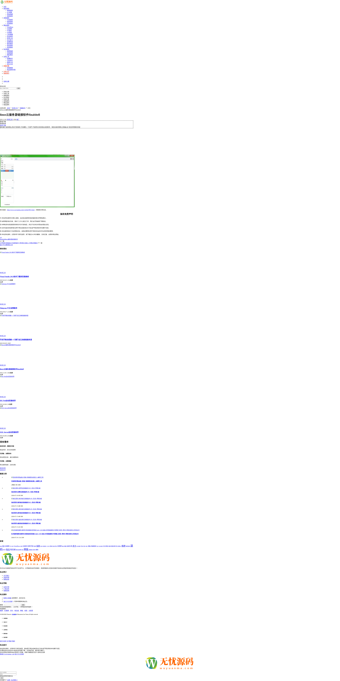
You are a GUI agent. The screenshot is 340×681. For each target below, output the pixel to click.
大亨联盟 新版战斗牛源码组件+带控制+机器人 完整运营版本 (19, 243)
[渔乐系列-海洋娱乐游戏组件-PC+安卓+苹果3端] (26, 498)
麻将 (37, 549)
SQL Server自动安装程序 (9, 432)
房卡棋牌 (78, 546)
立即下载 (3, 125)
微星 (65, 546)
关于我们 (6, 575)
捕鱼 (89, 546)
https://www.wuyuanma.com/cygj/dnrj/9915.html (21, 210)
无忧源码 (14, 614)
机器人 (119, 546)
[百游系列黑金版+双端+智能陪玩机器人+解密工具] (27, 477)
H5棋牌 (7, 546)
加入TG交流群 (8, 601)
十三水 (47, 546)
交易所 (25, 546)
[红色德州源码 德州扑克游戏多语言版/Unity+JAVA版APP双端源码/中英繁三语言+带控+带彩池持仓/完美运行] (45, 530)
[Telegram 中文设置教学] (7, 284)
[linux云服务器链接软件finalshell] (10, 345)
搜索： (2, 605)
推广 (17, 119)
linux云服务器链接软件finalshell (12, 369)
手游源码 (10, 19)
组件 (22, 549)
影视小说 (10, 38)
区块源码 (10, 36)
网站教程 (10, 55)
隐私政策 (6, 579)
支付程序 (101, 546)
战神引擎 (69, 546)
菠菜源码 (10, 16)
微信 (63, 546)
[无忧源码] (6, 3)
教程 (110, 546)
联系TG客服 (7, 598)
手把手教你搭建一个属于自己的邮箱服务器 (16, 339)
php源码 (9, 28)
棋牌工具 (10, 62)
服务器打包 (114, 546)
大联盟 (59, 546)
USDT (12, 546)
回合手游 (55, 546)
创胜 (38, 546)
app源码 (9, 32)
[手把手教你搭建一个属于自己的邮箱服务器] (14, 315)
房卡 (74, 546)
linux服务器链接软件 (11, 239)
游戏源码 (6, 18)
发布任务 (3, 468)
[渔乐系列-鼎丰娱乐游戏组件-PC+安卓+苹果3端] (26, 509)
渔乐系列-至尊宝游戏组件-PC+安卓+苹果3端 (25, 492)
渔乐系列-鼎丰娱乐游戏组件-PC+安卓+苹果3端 (26, 513)
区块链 (44, 546)
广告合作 (6, 588)
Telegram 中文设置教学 (8, 308)
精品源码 (6, 8)
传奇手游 (30, 546)
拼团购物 (10, 68)
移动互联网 (18, 549)
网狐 (26, 549)
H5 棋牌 (9, 12)
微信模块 (10, 43)
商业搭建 (10, 14)
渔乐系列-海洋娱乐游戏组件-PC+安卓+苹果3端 (26, 502)
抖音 (84, 546)
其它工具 (10, 64)
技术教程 (6, 49)
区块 (41, 546)
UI (10, 546)
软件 (34, 549)
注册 (8, 680)
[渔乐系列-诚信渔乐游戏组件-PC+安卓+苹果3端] (26, 519)
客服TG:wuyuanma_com (7, 654)
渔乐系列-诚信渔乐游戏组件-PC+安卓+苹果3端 (26, 523)
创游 (35, 546)
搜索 (18, 88)
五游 (21, 546)
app (1, 546)
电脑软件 (10, 58)
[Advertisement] (67, 140)
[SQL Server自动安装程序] (8, 408)
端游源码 (10, 21)
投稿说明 (6, 590)
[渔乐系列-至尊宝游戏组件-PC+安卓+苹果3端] (25, 488)
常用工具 (6, 56)
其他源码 (10, 47)
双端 (51, 546)
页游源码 (10, 23)
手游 (82, 546)
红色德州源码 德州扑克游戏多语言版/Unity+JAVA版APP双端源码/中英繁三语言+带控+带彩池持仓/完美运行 (45, 534)
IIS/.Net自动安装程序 (8, 400)
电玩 (8, 549)
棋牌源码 (10, 10)
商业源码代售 (11, 69)
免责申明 (6, 577)
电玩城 (12, 549)
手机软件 (10, 60)
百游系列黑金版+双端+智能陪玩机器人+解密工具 (26, 481)
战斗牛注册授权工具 (6, 245)
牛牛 (4, 549)
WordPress (10, 27)
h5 (3, 546)
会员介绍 (6, 587)
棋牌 (123, 546)
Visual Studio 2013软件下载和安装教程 (14, 276)
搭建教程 (93, 546)
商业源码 (10, 45)
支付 (98, 546)
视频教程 (31, 549)
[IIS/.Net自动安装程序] (7, 376)
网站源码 (6, 25)
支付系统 (105, 546)
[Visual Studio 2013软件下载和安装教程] (12, 252)
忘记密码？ (14, 680)
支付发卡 (10, 40)
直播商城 (10, 41)
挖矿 (87, 546)
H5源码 (9, 30)
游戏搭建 (10, 53)
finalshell (2, 239)
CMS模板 (10, 34)
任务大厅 (3, 470)
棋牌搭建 (10, 51)
